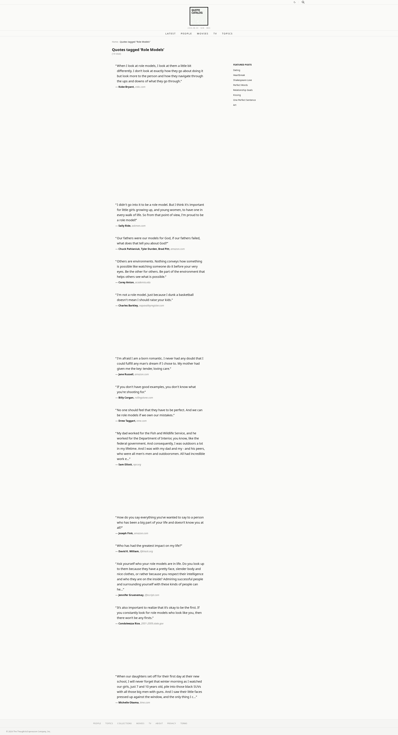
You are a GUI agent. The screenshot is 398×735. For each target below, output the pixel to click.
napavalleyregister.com (151, 305)
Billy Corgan (126, 397)
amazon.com (178, 249)
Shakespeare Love (242, 80)
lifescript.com (152, 595)
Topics (227, 33)
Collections (124, 723)
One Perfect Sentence (244, 99)
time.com (145, 702)
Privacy (171, 723)
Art (234, 104)
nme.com (142, 420)
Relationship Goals (243, 90)
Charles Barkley (128, 305)
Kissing (237, 94)
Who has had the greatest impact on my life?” (149, 546)
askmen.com (139, 225)
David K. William (128, 551)
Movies (202, 33)
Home (115, 41)
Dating (236, 70)
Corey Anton (126, 282)
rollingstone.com (144, 397)
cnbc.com (140, 87)
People (186, 33)
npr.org (137, 464)
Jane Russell (125, 374)
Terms (183, 723)
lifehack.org (146, 551)
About (159, 723)
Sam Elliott (125, 464)
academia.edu (142, 282)
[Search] (303, 2)
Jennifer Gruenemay (130, 595)
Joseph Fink (125, 533)
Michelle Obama (128, 702)
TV (215, 33)
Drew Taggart (126, 420)
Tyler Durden (149, 249)
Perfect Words (240, 85)
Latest (170, 33)
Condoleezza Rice (129, 623)
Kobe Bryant (126, 87)
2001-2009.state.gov (152, 623)
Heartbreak (239, 75)
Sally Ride (124, 225)
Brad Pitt (163, 249)
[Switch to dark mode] (294, 2)
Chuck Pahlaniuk (129, 249)
